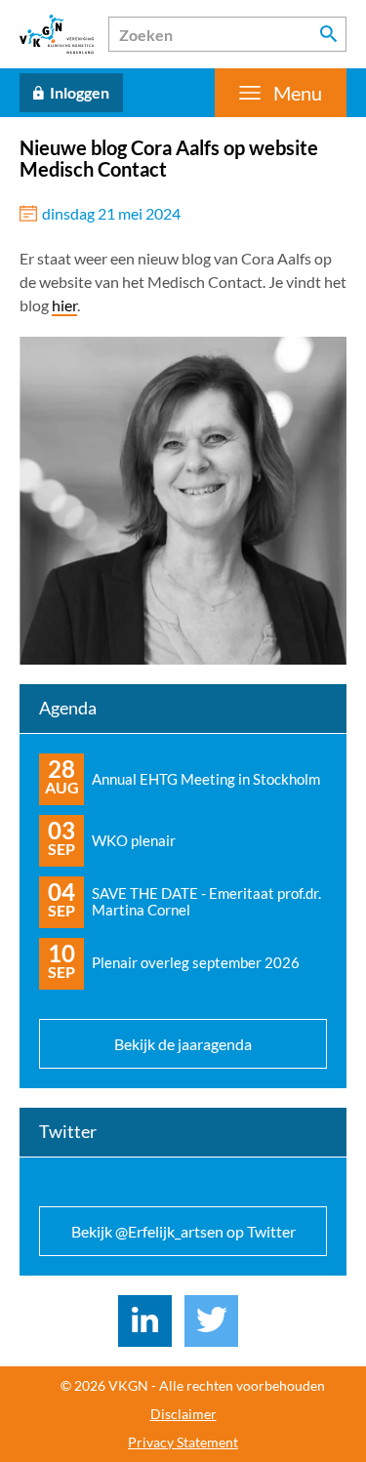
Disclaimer (183, 1414)
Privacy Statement (183, 1442)
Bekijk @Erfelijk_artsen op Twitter (183, 1231)
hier (64, 305)
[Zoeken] (328, 34)
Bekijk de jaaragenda (183, 1044)
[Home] (57, 34)
